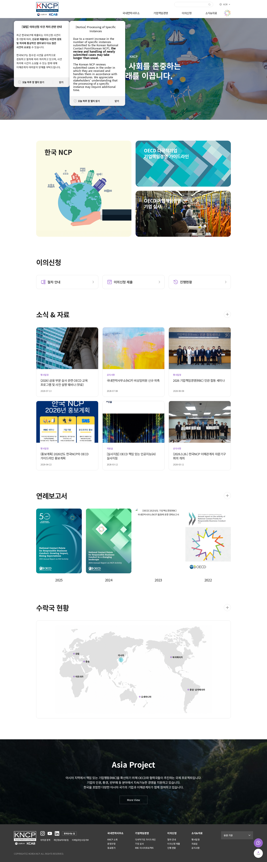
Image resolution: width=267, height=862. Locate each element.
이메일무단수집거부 (80, 839)
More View (133, 800)
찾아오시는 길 (69, 833)
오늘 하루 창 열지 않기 (33, 82)
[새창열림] (42, 833)
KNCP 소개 (112, 839)
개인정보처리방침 (61, 839)
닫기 (61, 82)
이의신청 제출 (173, 843)
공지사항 (195, 847)
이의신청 (186, 13)
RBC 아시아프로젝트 (144, 847)
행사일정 (195, 839)
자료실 (194, 843)
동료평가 (111, 847)
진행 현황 (171, 847)
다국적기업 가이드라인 (145, 839)
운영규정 (111, 843)
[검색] (209, 4)
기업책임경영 (160, 13)
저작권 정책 (45, 839)
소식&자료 (211, 13)
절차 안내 (171, 839)
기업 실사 (139, 843)
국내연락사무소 (131, 13)
